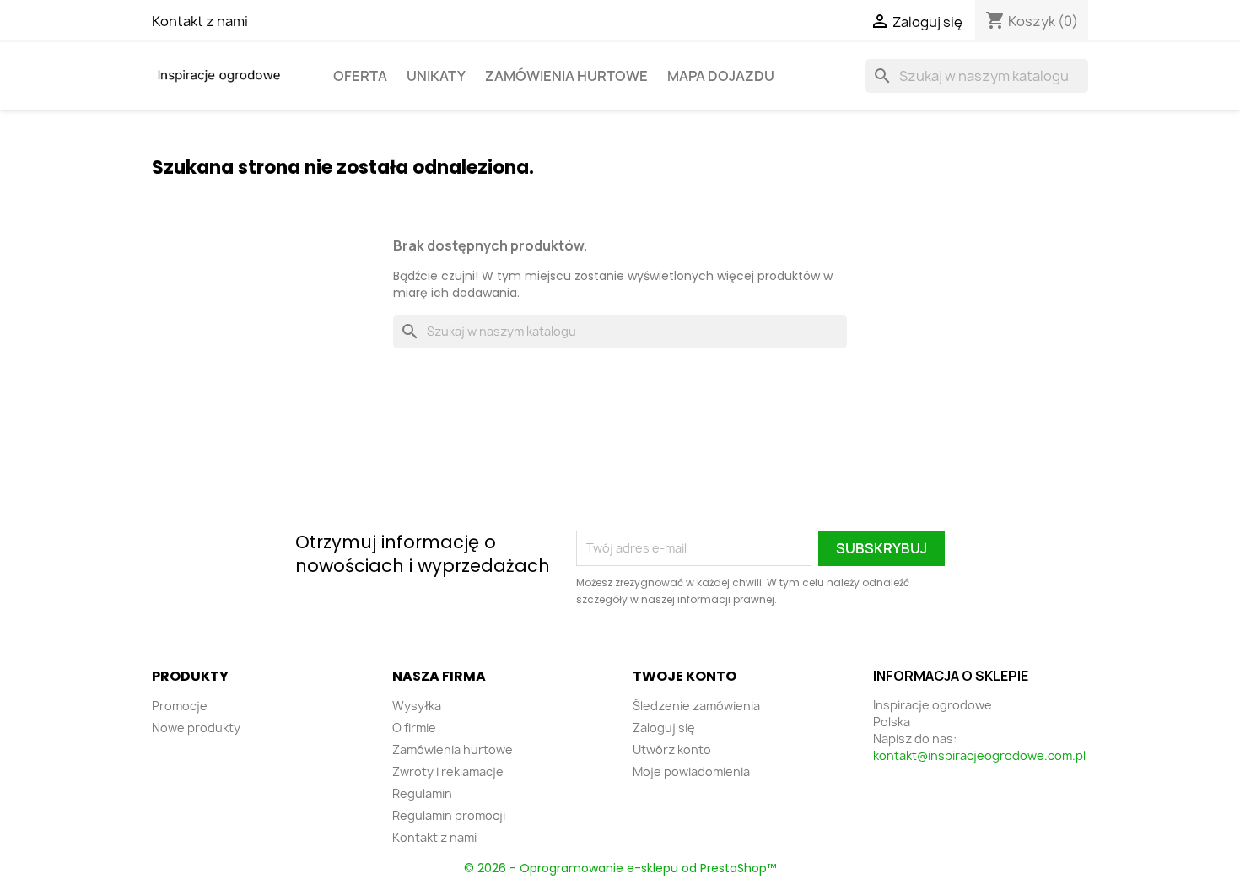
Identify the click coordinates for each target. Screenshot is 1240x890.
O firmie (414, 728)
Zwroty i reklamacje (448, 771)
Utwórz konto (672, 750)
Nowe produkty (196, 728)
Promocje (180, 706)
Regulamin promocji (448, 815)
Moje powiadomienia (691, 771)
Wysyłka (416, 706)
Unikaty (436, 76)
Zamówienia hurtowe (566, 76)
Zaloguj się (664, 728)
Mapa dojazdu (720, 76)
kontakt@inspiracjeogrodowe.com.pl (979, 755)
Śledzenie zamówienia (696, 706)
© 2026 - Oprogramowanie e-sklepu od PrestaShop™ (620, 868)
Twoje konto (684, 676)
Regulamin (422, 793)
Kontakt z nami (200, 21)
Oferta (360, 76)
